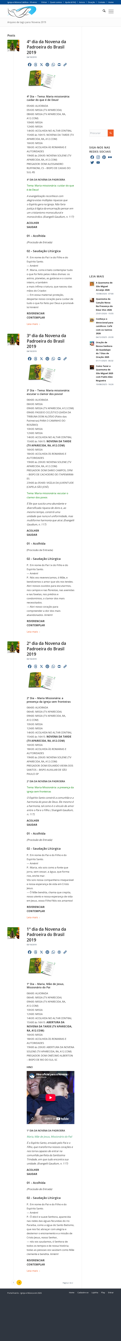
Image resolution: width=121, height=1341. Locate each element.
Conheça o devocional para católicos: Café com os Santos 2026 (104, 326)
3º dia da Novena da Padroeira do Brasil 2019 (46, 341)
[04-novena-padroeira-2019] (13, 46)
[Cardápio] (110, 11)
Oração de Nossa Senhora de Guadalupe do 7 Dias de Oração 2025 (104, 349)
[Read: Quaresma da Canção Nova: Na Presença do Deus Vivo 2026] (92, 300)
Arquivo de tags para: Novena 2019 (26, 22)
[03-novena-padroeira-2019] (13, 340)
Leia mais (32, 324)
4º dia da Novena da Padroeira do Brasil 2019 (46, 47)
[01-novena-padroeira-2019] (13, 933)
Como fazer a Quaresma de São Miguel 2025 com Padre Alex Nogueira (104, 373)
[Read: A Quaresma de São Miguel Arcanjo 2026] (92, 284)
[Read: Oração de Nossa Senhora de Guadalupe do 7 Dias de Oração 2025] (92, 343)
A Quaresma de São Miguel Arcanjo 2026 (104, 286)
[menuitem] (44, 2)
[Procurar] (103, 11)
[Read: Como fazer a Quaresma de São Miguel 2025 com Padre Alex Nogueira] (92, 367)
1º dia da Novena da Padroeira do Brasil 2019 (46, 934)
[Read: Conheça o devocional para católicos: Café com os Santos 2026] (92, 320)
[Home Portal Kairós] (21, 11)
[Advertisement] (101, 75)
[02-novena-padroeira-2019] (13, 647)
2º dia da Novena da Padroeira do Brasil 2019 (46, 648)
